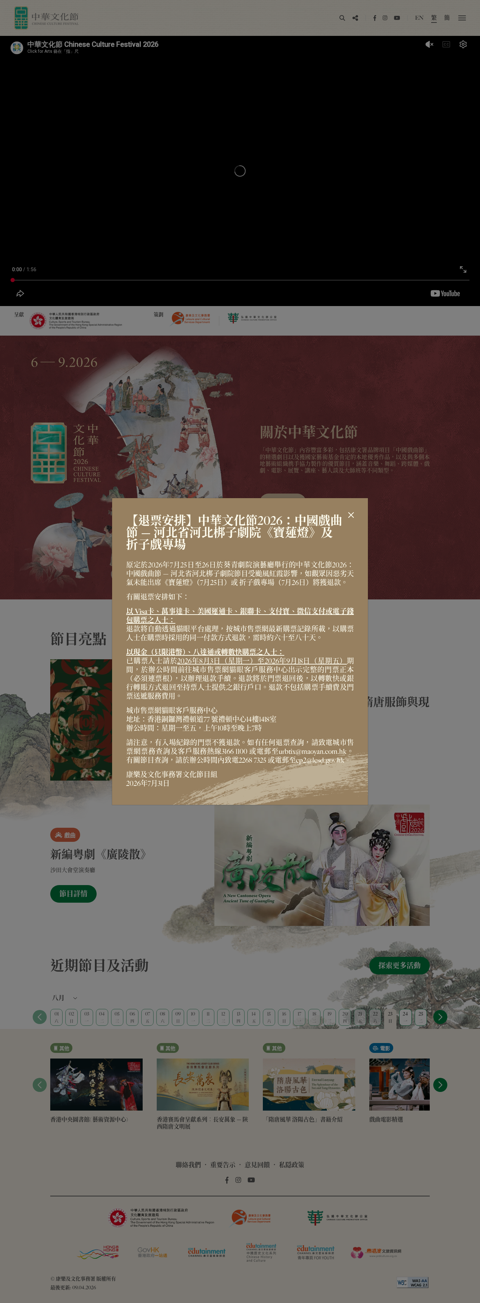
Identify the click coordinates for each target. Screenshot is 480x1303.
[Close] (351, 515)
